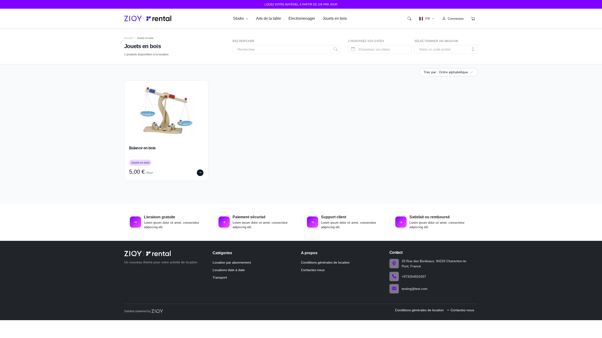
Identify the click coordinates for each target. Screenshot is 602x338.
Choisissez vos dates (366, 41)
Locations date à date (229, 270)
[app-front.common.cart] (473, 18)
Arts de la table (268, 18)
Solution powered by (137, 311)
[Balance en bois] (166, 111)
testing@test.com (415, 289)
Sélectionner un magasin (436, 41)
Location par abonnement (232, 262)
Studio (239, 18)
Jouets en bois (335, 18)
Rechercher (243, 41)
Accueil (128, 38)
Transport (220, 277)
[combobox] (287, 49)
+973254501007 (414, 276)
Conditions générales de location (325, 262)
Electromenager (302, 18)
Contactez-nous (313, 270)
